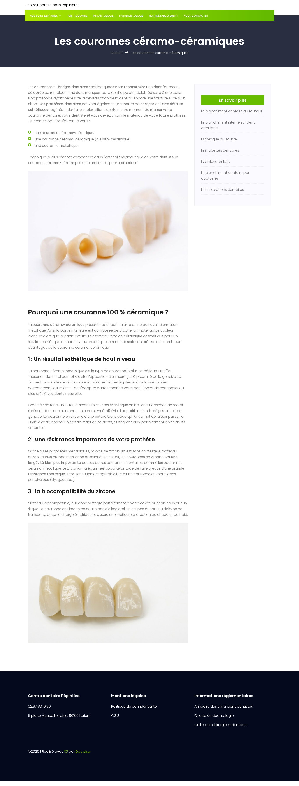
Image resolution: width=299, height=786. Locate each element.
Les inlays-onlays (215, 161)
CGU (115, 715)
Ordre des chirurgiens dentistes (220, 724)
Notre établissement (163, 16)
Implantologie (103, 16)
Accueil (116, 53)
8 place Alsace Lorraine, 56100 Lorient (59, 715)
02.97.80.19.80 (39, 706)
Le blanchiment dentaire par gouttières (225, 175)
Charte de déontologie (214, 715)
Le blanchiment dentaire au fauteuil (231, 111)
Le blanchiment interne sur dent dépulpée (228, 125)
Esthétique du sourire (219, 139)
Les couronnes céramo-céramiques (159, 53)
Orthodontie (77, 16)
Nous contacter (196, 16)
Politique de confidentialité (134, 706)
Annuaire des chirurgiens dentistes (223, 706)
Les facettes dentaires (220, 150)
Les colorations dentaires (222, 189)
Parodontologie (131, 16)
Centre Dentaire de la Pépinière (51, 4)
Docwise (83, 751)
